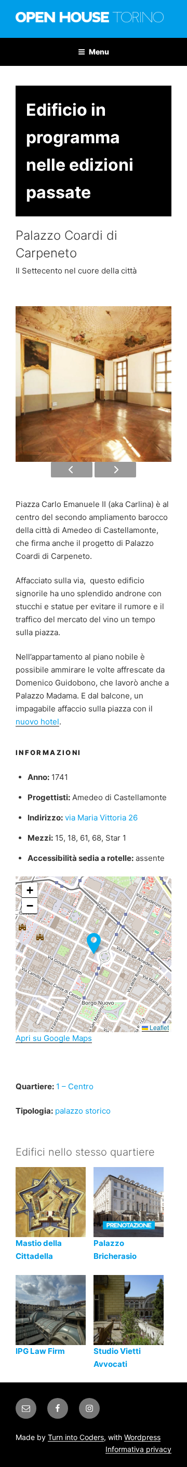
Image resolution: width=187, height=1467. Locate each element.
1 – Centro (75, 1086)
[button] (94, 943)
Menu (99, 51)
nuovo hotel (37, 721)
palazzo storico (83, 1111)
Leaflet (158, 1027)
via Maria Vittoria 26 (101, 817)
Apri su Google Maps (54, 1038)
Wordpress (142, 1437)
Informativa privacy (138, 1449)
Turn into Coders (76, 1437)
